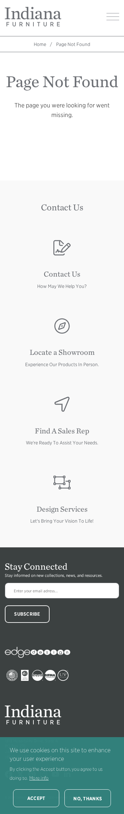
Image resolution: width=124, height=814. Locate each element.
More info (39, 778)
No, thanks (87, 798)
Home (40, 44)
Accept (36, 798)
